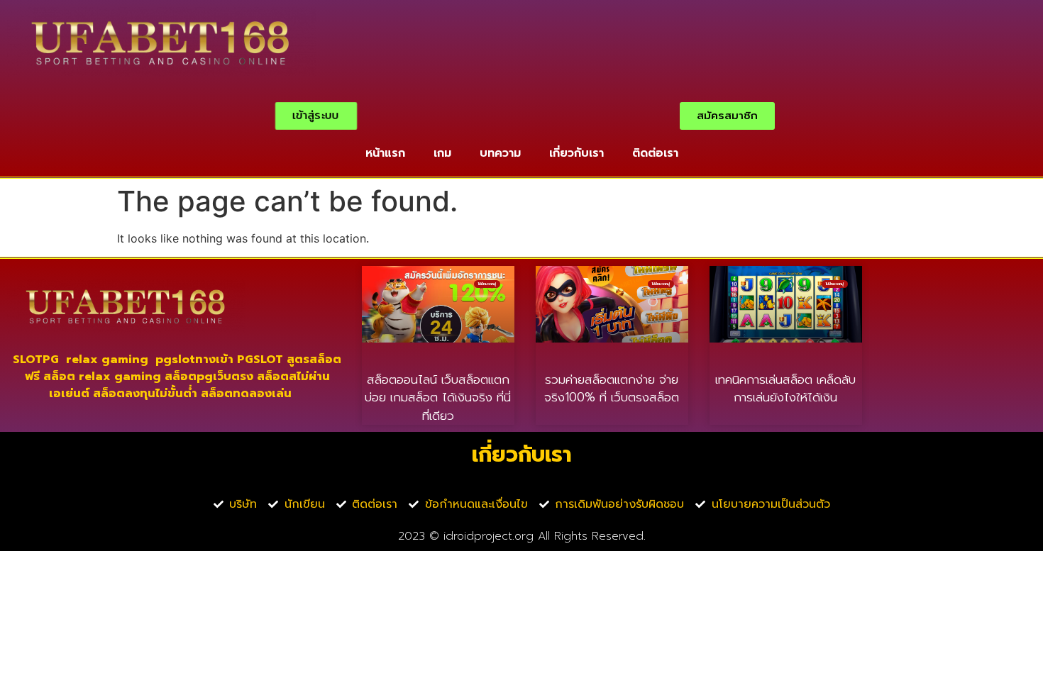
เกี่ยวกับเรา (576, 153)
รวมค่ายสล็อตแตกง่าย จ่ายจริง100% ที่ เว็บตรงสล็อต (611, 388)
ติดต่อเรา (655, 153)
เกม (442, 153)
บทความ (500, 153)
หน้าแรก (385, 153)
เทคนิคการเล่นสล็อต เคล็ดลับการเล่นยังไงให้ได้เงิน (785, 388)
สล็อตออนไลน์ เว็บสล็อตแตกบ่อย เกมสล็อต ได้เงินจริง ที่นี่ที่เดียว (438, 397)
